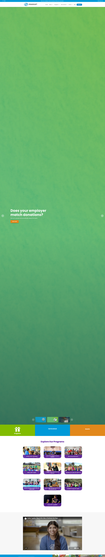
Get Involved (63, 4)
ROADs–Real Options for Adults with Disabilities (52, 488)
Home (46, 4)
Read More (14, 221)
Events (70, 4)
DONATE (79, 4)
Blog (75, 4)
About (50, 4)
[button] (102, 215)
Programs (56, 4)
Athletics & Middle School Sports (52, 456)
